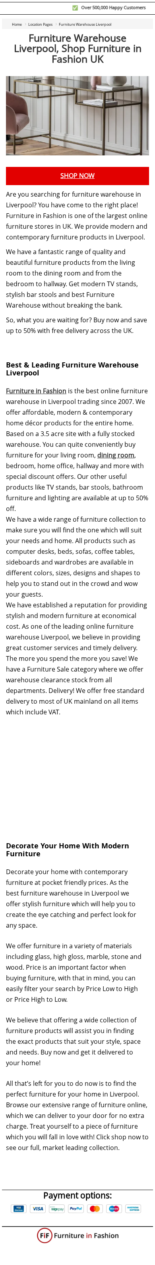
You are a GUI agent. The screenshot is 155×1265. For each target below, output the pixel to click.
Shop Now (77, 176)
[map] (77, 773)
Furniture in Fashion (36, 391)
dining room (115, 455)
